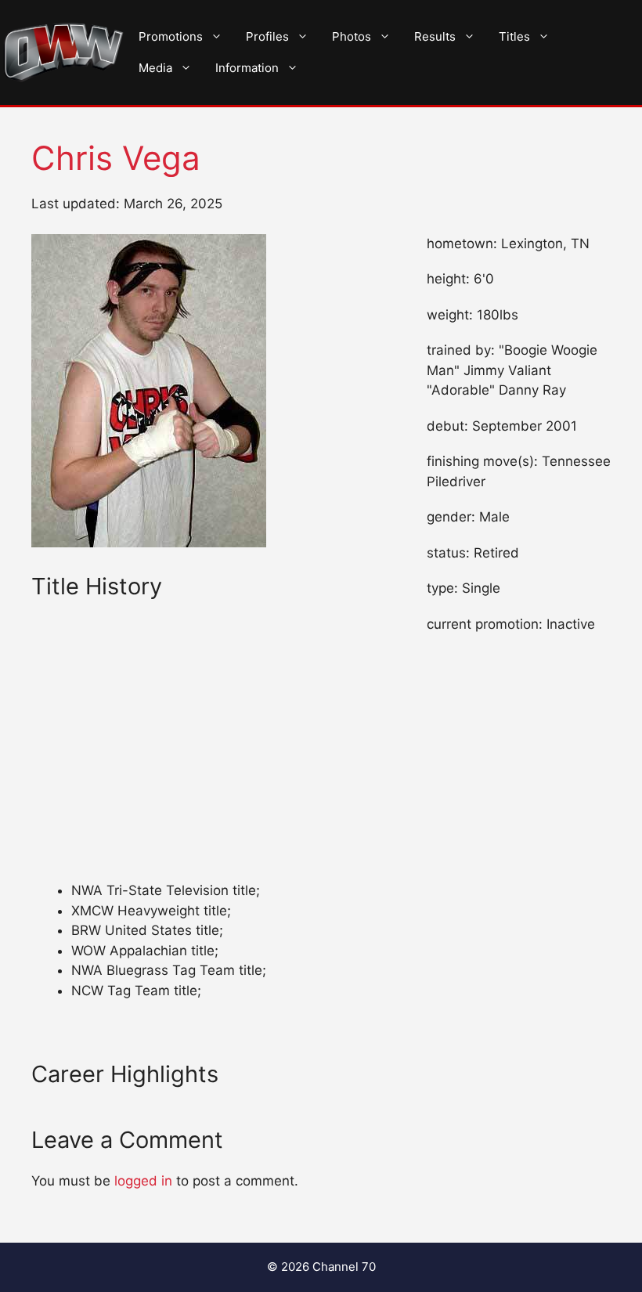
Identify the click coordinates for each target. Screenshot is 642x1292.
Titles (514, 36)
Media (155, 67)
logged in (143, 1181)
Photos (351, 36)
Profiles (267, 36)
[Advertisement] (215, 765)
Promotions (171, 36)
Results (435, 36)
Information (247, 67)
